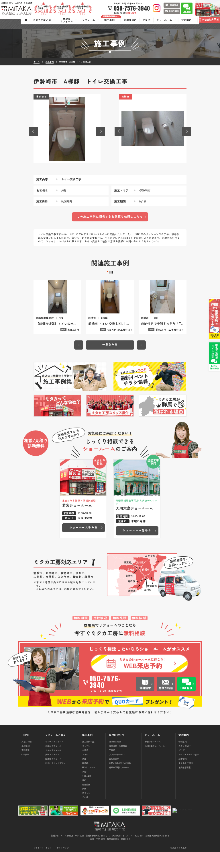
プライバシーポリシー (44, 848)
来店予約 (25, 745)
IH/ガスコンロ (88, 767)
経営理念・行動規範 (118, 745)
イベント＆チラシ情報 (188, 754)
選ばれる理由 (115, 741)
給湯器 (85, 763)
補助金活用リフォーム (119, 767)
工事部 (112, 750)
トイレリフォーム (53, 750)
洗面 (84, 758)
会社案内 (182, 741)
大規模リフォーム (66, 20)
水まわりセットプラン (55, 763)
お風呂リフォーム (53, 745)
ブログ (181, 750)
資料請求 (25, 750)
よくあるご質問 (185, 763)
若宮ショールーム (153, 741)
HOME (25, 734)
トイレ (85, 754)
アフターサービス (117, 754)
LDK (84, 780)
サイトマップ (63, 848)
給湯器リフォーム (53, 758)
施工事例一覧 (88, 741)
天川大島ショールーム (155, 745)
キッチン (86, 745)
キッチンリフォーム (54, 741)
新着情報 (182, 758)
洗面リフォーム (52, 754)
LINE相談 (25, 754)
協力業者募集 (184, 767)
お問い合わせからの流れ (120, 763)
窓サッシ (86, 792)
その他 (85, 797)
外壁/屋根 (86, 775)
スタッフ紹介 (184, 745)
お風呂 (85, 750)
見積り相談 (26, 741)
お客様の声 (114, 758)
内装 (84, 788)
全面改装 (86, 784)
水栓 (84, 771)
